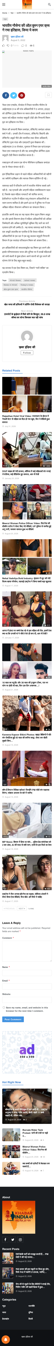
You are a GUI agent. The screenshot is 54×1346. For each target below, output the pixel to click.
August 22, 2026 (25, 1261)
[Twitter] (13, 1239)
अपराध (5, 677)
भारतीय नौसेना (26, 289)
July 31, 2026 (10, 426)
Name (6, 966)
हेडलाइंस (5, 1318)
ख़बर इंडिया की (17, 36)
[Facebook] (5, 1239)
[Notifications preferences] (6, 1339)
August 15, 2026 (11, 797)
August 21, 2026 (11, 689)
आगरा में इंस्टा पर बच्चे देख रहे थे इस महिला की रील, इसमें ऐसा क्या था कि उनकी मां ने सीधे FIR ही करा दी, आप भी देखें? (26, 632)
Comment (8, 937)
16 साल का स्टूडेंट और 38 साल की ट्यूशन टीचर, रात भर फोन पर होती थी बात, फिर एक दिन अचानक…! (25, 684)
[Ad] (27, 1052)
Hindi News (15, 280)
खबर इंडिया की (27, 1336)
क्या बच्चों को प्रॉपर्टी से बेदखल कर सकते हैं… (36, 1165)
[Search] (49, 4)
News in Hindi (10, 284)
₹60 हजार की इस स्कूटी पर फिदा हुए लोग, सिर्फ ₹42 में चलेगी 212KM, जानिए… (32, 1270)
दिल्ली (5, 466)
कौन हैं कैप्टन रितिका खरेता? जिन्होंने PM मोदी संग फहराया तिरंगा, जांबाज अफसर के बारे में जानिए (25, 791)
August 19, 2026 (31, 1170)
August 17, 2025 (11, 901)
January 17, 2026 (12, 637)
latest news (29, 280)
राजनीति (31, 1305)
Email (6, 980)
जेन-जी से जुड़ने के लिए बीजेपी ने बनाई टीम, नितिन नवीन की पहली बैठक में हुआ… (33, 1285)
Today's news (27, 284)
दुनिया (30, 1312)
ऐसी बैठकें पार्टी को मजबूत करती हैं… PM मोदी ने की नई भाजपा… (32, 1255)
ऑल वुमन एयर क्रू (11, 289)
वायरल (5, 410)
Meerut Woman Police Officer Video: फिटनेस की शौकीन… (34, 1149)
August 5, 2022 (18, 40)
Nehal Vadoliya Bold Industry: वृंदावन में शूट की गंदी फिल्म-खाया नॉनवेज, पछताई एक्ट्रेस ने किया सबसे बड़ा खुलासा (26, 580)
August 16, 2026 (11, 745)
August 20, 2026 (11, 533)
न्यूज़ (5, 19)
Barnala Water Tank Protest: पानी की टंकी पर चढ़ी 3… (35, 1132)
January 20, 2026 (12, 478)
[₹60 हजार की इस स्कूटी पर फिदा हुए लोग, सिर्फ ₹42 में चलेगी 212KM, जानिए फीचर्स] (8, 1273)
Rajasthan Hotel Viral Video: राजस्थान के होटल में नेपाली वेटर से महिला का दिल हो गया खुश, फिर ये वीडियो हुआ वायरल (26, 419)
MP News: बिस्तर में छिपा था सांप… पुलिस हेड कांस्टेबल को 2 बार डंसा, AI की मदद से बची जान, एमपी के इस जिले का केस (26, 843)
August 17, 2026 (11, 585)
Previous (10, 908)
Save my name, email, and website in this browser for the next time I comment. (27, 1009)
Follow (27, 352)
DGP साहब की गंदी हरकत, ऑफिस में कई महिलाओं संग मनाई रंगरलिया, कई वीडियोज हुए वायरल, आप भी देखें (26, 473)
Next (21, 908)
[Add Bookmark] (48, 95)
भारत (4, 1312)
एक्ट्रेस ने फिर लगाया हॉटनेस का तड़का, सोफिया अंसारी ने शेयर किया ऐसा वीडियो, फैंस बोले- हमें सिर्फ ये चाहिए (25, 895)
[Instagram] (20, 1239)
